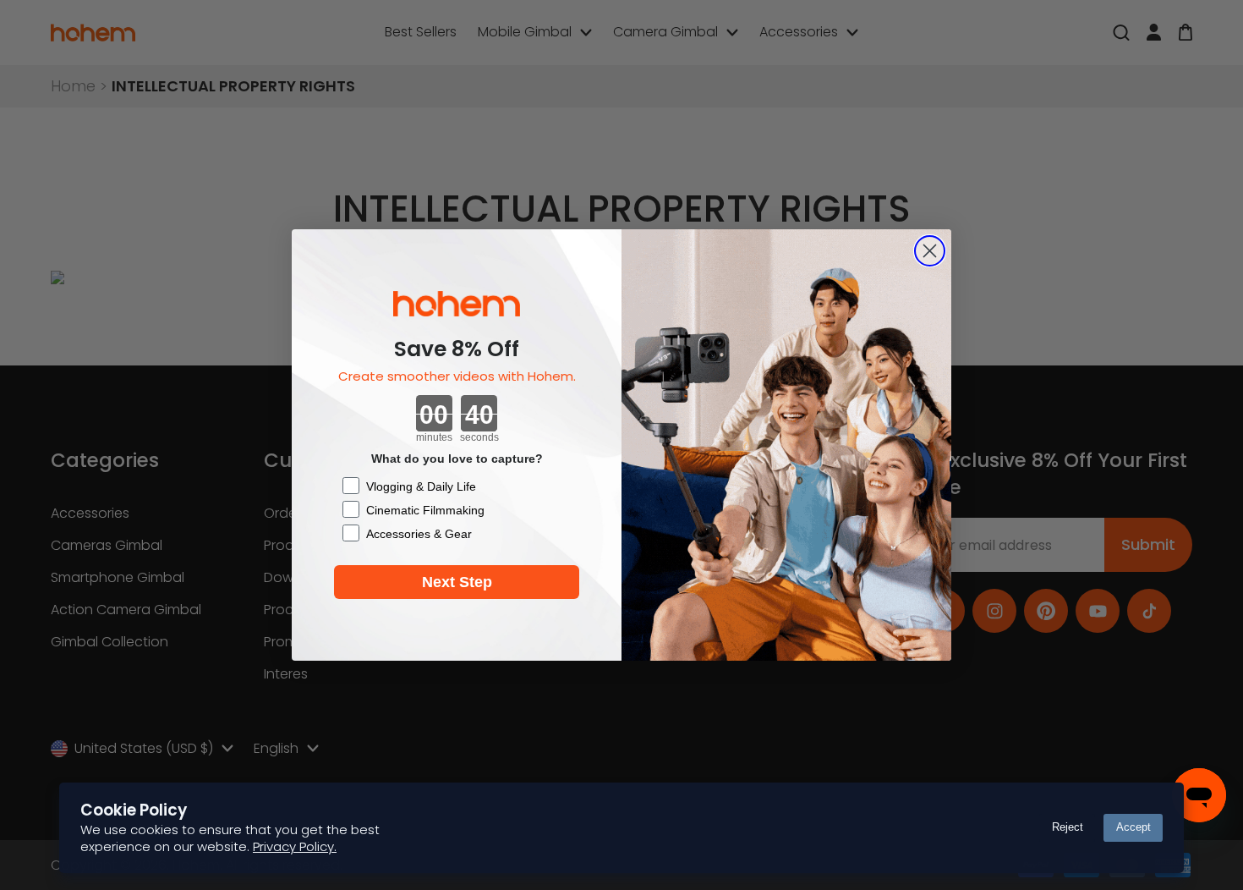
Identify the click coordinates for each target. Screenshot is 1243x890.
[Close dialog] (930, 251)
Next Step (457, 582)
